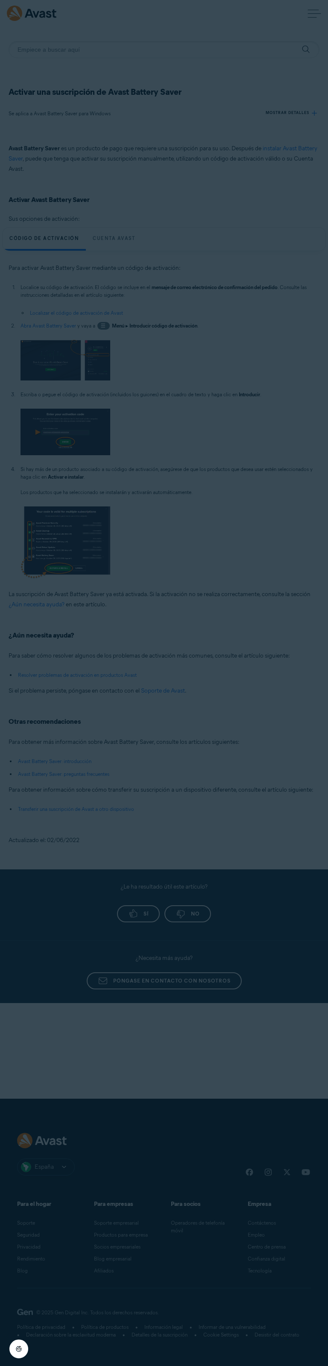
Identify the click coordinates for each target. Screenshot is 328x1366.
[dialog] (164, 683)
